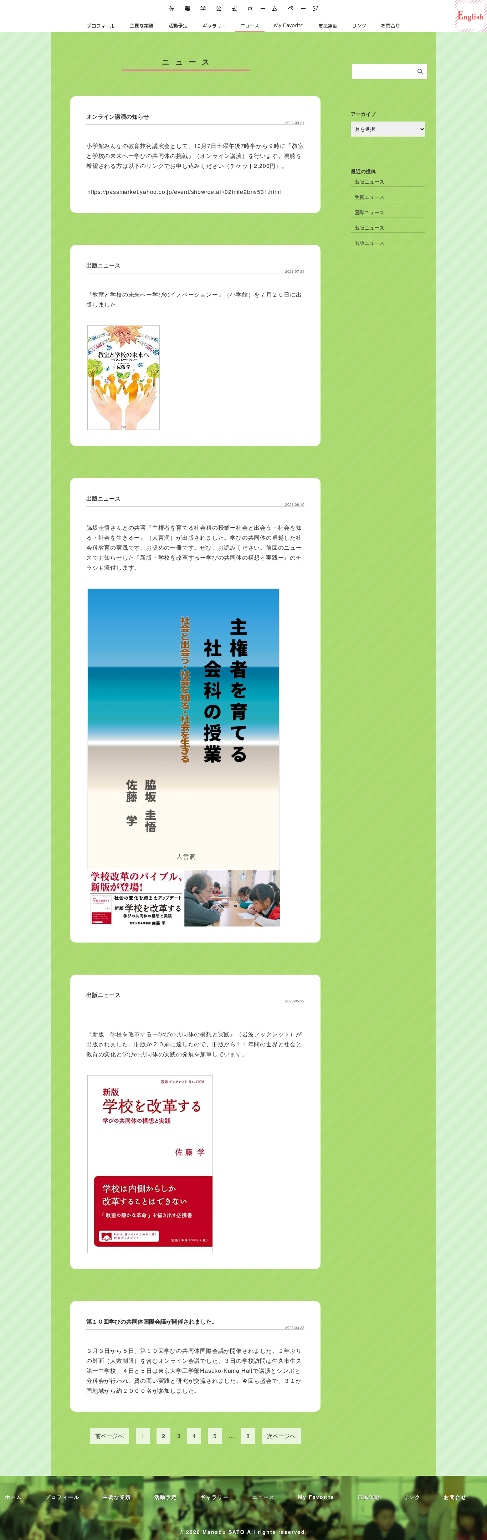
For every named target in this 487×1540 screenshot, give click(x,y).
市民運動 (328, 26)
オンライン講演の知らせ (117, 116)
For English (471, 3)
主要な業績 (141, 26)
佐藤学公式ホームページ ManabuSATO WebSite (243, 7)
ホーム (13, 1496)
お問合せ (390, 26)
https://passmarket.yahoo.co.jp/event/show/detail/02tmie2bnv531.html (184, 192)
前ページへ (109, 1436)
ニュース (250, 26)
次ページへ (281, 1436)
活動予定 (178, 26)
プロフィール (100, 26)
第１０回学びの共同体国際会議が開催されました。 (151, 1321)
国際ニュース (369, 212)
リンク (359, 26)
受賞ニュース (369, 196)
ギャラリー (214, 26)
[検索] (420, 71)
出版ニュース (103, 265)
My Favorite (289, 26)
